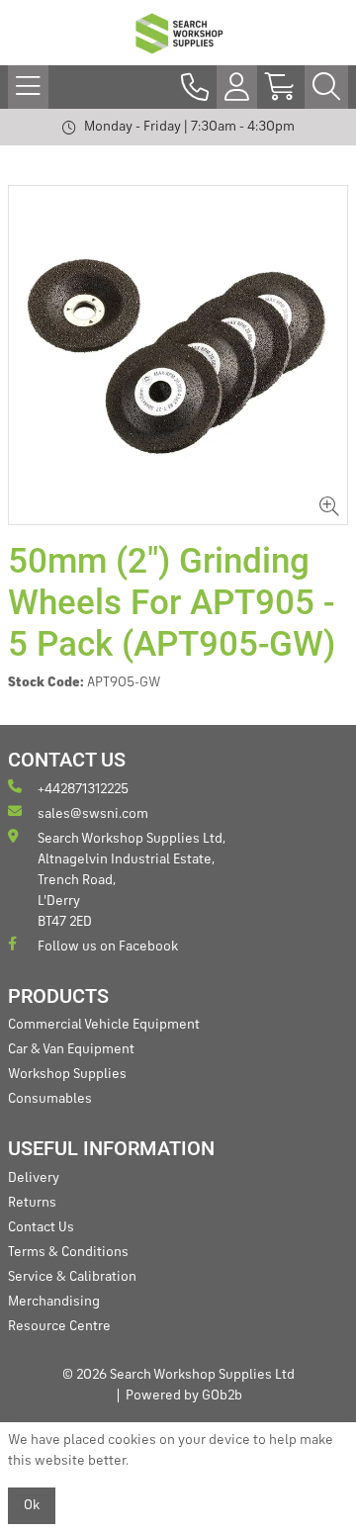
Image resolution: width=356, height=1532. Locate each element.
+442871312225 (83, 789)
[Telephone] (195, 87)
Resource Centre (59, 1326)
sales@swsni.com (93, 814)
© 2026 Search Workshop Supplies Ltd (178, 1375)
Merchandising (54, 1301)
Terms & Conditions (68, 1252)
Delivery (33, 1178)
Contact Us (41, 1227)
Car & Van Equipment (71, 1049)
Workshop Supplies (67, 1074)
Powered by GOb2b (184, 1395)
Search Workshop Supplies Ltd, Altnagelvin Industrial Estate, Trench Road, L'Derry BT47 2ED (131, 880)
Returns (32, 1203)
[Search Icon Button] (326, 87)
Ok (32, 1505)
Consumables (50, 1099)
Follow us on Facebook (108, 946)
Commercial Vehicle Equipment (104, 1025)
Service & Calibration (72, 1277)
